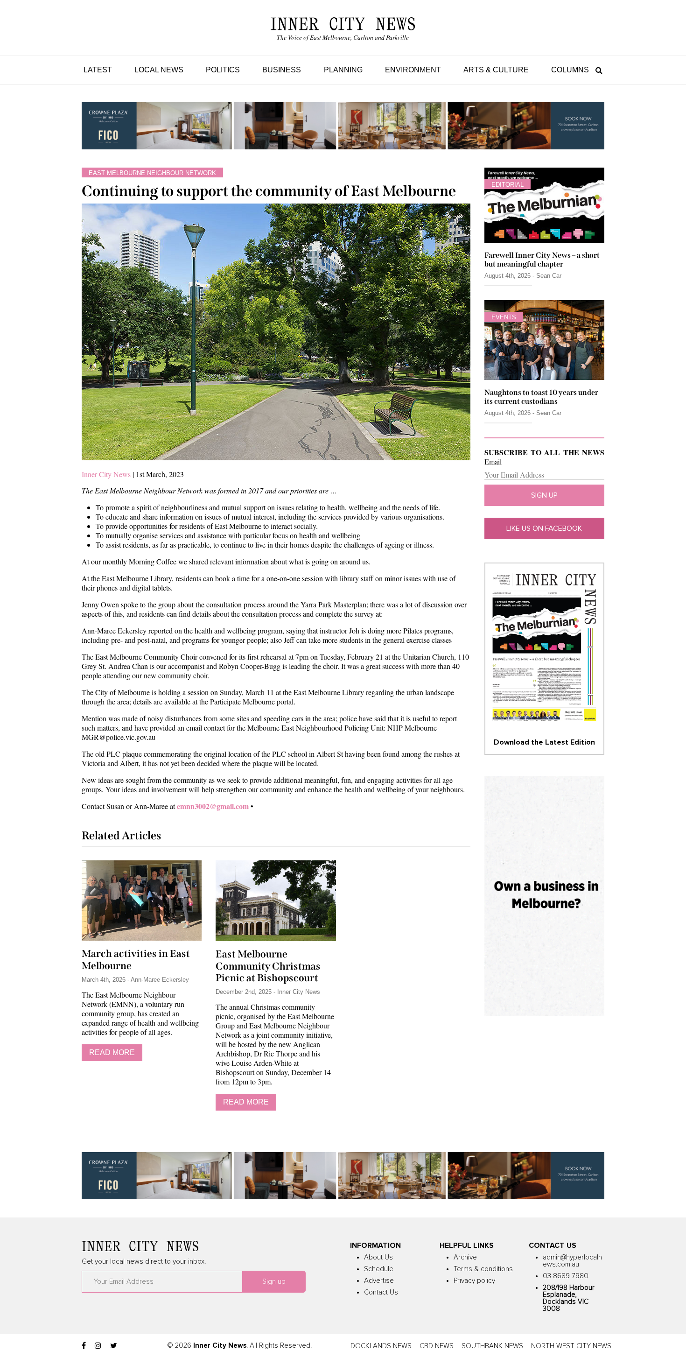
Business (281, 70)
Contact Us (381, 1292)
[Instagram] (98, 1346)
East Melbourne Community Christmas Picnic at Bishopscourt (268, 966)
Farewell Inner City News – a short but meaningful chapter (542, 259)
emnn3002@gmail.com (213, 806)
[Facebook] (84, 1346)
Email (493, 461)
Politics (223, 70)
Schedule (378, 1269)
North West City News (571, 1346)
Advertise (379, 1280)
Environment (413, 70)
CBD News (437, 1346)
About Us (378, 1257)
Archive (465, 1257)
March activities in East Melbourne (136, 960)
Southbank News (492, 1346)
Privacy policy (474, 1280)
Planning (343, 70)
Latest (98, 70)
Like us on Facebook (544, 528)
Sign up (544, 495)
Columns (570, 70)
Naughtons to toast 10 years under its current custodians (541, 397)
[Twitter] (113, 1346)
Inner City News (106, 474)
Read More (112, 1052)
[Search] (596, 70)
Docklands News (381, 1346)
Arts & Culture (496, 70)
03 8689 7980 (565, 1276)
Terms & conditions (483, 1269)
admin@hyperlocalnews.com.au (572, 1261)
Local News (158, 70)
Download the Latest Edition (544, 742)
